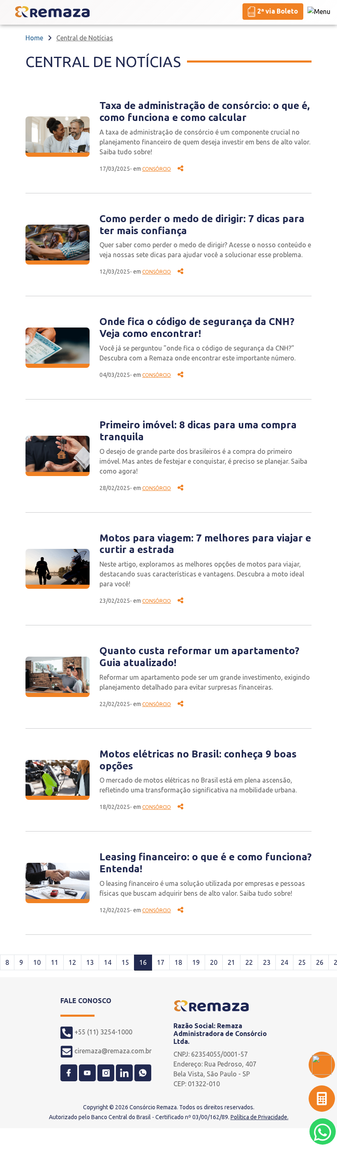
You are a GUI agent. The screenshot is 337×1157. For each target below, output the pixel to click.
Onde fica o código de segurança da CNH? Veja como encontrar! (196, 327)
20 (213, 962)
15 (125, 962)
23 (266, 962)
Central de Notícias (84, 38)
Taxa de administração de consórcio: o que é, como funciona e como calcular (204, 111)
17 (160, 962)
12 (72, 962)
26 (319, 962)
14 (107, 962)
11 (54, 962)
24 (284, 962)
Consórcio (156, 169)
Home (34, 38)
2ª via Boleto (277, 11)
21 (231, 962)
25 (302, 962)
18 (178, 962)
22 (249, 962)
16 (143, 962)
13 (90, 962)
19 (196, 962)
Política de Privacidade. (260, 1117)
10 (37, 962)
